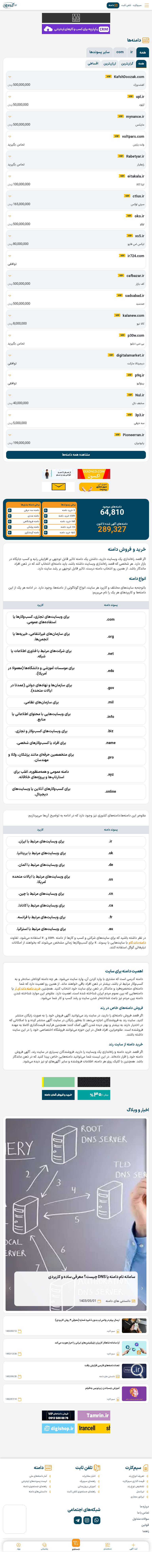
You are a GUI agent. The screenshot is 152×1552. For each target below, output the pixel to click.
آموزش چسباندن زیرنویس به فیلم (102, 1388)
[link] (10, 5)
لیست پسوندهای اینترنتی (34, 1481)
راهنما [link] (145, 1531)
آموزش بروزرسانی (87, 1486)
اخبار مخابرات (89, 1476)
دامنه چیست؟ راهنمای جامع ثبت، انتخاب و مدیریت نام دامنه (86, 1277)
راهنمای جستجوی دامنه (35, 1486)
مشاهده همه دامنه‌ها (76, 454)
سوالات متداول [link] (141, 1519)
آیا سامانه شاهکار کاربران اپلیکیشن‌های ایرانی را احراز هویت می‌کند (87, 1343)
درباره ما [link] (144, 1507)
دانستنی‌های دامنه (38, 1492)
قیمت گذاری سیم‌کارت (133, 1481)
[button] (76, 1545)
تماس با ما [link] (143, 1513)
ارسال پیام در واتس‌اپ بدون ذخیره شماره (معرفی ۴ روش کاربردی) (87, 1320)
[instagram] (87, 1520)
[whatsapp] (96, 1520)
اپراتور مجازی (137, 1497)
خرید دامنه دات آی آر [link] (28, 988)
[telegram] (78, 1520)
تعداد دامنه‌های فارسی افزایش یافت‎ (102, 1365)
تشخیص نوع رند (135, 1486)
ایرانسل (140, 1492)
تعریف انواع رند (136, 1476)
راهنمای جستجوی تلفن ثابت (81, 1492)
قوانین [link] (145, 1525)
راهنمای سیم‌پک (88, 1481)
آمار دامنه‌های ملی (38, 1476)
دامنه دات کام (137, 942)
